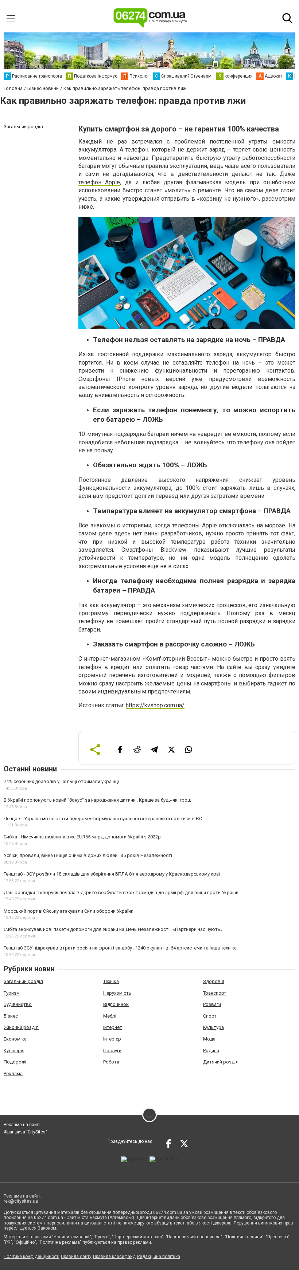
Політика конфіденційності (31, 1256)
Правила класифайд (114, 1256)
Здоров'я (213, 981)
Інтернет (112, 1027)
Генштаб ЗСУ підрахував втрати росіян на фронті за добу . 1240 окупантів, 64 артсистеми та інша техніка (120, 948)
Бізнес (11, 1016)
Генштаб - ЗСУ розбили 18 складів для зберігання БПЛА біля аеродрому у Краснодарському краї (112, 874)
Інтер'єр (112, 1039)
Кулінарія (14, 1050)
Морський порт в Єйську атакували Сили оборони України (68, 911)
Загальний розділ (23, 981)
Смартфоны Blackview (153, 549)
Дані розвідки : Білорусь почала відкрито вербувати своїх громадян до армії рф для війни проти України (121, 892)
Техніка (111, 981)
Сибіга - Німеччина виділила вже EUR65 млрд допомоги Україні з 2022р (82, 837)
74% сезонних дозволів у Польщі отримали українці (61, 781)
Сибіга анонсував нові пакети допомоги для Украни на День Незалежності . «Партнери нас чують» (113, 929)
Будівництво (18, 1004)
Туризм (12, 993)
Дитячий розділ (220, 1062)
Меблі (109, 1016)
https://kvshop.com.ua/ (155, 705)
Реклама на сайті (22, 1124)
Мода (209, 1039)
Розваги (212, 1004)
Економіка (15, 1039)
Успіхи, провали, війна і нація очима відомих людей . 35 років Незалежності (88, 855)
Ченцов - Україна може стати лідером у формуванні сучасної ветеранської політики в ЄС (103, 818)
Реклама (13, 1073)
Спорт (210, 1016)
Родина (211, 1050)
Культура (213, 1027)
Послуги (112, 1050)
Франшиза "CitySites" (25, 1132)
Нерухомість (117, 993)
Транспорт (214, 993)
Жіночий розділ (21, 1027)
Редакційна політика (158, 1256)
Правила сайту (76, 1256)
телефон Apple (99, 182)
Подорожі (15, 1062)
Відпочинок (116, 1004)
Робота (111, 1062)
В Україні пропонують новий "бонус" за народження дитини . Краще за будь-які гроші (98, 800)
